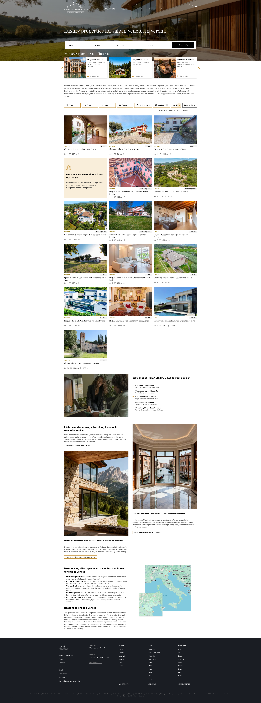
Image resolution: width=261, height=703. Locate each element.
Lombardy (122, 656)
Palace (180, 656)
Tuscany (121, 649)
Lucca (150, 679)
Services (62, 663)
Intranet (62, 677)
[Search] (190, 5)
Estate (180, 669)
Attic (179, 653)
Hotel (180, 672)
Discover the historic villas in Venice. (78, 445)
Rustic (180, 666)
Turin (150, 672)
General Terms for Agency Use (69, 681)
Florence (151, 649)
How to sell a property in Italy (99, 657)
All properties (184, 684)
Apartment (182, 659)
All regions (123, 684)
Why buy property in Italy (98, 648)
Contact (137, 8)
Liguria (121, 659)
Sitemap (141, 696)
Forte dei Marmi (154, 653)
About (61, 659)
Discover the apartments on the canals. (147, 532)
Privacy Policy (121, 696)
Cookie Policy (132, 696)
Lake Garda (152, 659)
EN (196, 5)
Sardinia (121, 653)
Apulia (121, 666)
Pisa (149, 676)
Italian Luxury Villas (66, 655)
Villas (124, 9)
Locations (110, 9)
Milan (150, 666)
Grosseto (151, 656)
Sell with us (63, 674)
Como (150, 669)
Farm (180, 676)
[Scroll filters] (179, 105)
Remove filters (189, 105)
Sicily (120, 662)
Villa (179, 649)
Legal (61, 670)
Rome (150, 662)
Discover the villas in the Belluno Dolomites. (80, 557)
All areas (152, 684)
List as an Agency (157, 8)
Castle (180, 662)
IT (193, 5)
